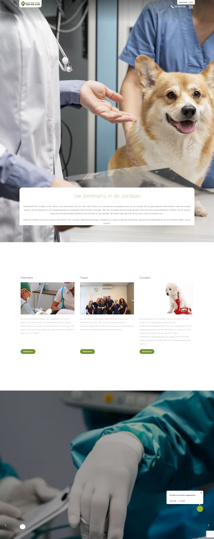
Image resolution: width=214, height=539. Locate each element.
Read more (28, 351)
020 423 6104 (179, 7)
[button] (200, 508)
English (190, 2)
